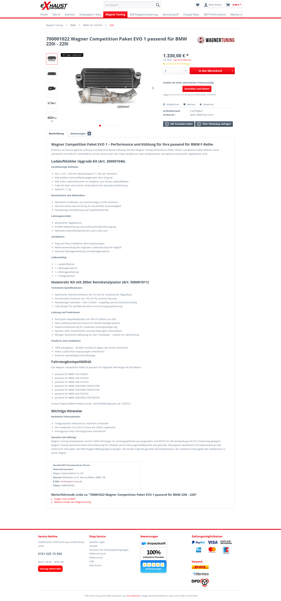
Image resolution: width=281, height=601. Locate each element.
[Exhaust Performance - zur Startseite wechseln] (54, 6)
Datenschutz (96, 557)
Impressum (95, 565)
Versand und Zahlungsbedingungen (109, 549)
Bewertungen (80, 133)
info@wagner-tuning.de (71, 481)
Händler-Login (97, 542)
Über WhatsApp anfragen (216, 123)
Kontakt (93, 545)
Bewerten (208, 104)
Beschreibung (56, 133)
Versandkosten (133, 595)
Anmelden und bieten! (196, 88)
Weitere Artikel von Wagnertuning (72, 502)
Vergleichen (172, 104)
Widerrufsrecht (97, 553)
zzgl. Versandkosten (182, 59)
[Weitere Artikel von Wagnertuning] (216, 42)
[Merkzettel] (197, 5)
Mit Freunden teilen (181, 123)
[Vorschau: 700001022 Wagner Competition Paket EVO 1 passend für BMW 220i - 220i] (52, 59)
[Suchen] (157, 5)
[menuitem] (132, 5)
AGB (91, 561)
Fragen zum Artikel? (65, 498)
